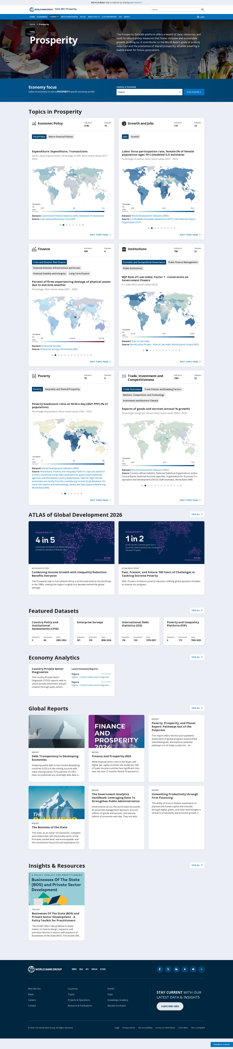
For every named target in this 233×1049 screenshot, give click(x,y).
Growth (135, 136)
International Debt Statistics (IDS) (135, 623)
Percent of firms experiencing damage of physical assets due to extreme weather (71, 283)
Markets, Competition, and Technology (143, 394)
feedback (138, 2)
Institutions (137, 249)
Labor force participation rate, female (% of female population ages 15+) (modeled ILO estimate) (158, 153)
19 (105, 125)
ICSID (103, 969)
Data (110, 994)
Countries (73, 988)
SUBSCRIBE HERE (170, 1006)
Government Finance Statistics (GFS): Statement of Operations (73, 215)
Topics (71, 994)
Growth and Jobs (141, 123)
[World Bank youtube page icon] (193, 969)
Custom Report (109, 16)
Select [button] (121, 92)
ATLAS (83, 16)
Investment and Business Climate (140, 400)
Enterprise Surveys (51, 345)
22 (195, 251)
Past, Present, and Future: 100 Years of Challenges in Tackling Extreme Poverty (158, 573)
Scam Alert (183, 1027)
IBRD (74, 969)
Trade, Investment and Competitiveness (145, 378)
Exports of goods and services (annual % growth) (156, 409)
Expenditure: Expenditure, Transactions (60, 151)
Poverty (44, 376)
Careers (32, 1000)
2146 (86, 125)
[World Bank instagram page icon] (185, 969)
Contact (32, 1005)
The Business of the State (49, 827)
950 (86, 251)
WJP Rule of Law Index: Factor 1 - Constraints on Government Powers (155, 278)
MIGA (94, 969)
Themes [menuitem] (53, 16)
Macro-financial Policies (61, 136)
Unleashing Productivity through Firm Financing (175, 795)
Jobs (125, 136)
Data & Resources (69, 16)
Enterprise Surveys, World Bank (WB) (59, 349)
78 (85, 378)
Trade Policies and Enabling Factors (162, 389)
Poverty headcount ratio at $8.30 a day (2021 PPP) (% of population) (70, 405)
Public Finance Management (183, 262)
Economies (42, 16)
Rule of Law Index (141, 341)
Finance (44, 249)
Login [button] (202, 16)
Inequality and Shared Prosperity (62, 389)
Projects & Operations (79, 1000)
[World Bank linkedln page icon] (176, 969)
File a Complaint (198, 1027)
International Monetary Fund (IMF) (57, 219)
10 (195, 125)
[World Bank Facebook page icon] (159, 969)
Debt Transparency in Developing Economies (55, 757)
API (120, 16)
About (127, 16)
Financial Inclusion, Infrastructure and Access (56, 267)
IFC (87, 969)
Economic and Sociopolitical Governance (144, 262)
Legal (116, 1027)
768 (176, 251)
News (31, 994)
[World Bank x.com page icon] (168, 969)
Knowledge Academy (118, 1000)
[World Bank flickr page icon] (201, 969)
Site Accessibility (145, 1027)
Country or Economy (126, 87)
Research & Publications (80, 1005)
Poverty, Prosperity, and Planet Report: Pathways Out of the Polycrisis (174, 726)
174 (176, 125)
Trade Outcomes (132, 389)
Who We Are (34, 988)
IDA (81, 969)
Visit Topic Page (99, 234)
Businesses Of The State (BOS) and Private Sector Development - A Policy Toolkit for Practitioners (55, 917)
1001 (176, 378)
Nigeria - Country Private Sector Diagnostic (90, 677)
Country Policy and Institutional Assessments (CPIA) (45, 625)
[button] (60, 225)
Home (32, 16)
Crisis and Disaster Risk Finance (49, 262)
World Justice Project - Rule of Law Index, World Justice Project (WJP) (164, 344)
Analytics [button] (93, 16)
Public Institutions (132, 268)
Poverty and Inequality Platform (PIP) (183, 623)
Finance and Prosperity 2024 (111, 756)
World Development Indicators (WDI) (150, 215)
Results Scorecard (117, 1005)
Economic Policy (50, 123)
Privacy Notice (128, 1027)
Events (111, 988)
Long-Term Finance (79, 273)
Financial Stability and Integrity (49, 273)
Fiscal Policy (39, 136)
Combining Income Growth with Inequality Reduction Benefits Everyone (69, 573)
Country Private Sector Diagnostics (48, 670)
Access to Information (165, 1027)
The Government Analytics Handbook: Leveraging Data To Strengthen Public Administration (116, 797)
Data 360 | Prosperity (66, 9)
